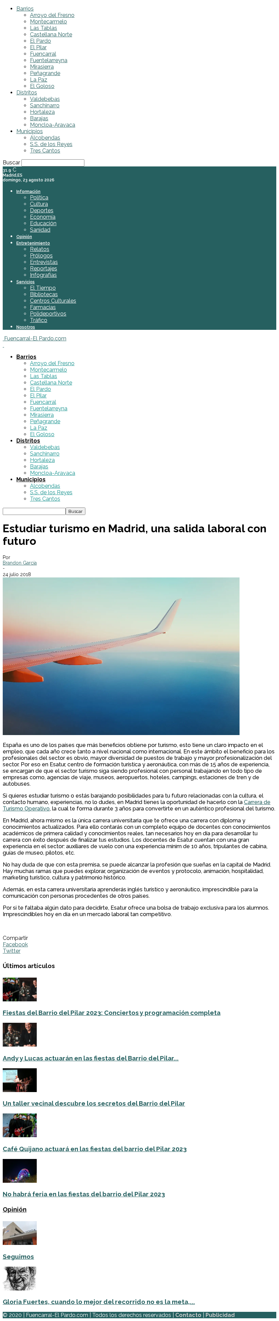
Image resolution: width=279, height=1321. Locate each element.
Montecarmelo (48, 21)
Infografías (43, 275)
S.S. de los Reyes (51, 144)
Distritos (26, 92)
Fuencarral (43, 54)
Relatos (39, 249)
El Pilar (38, 47)
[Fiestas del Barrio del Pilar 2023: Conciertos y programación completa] (20, 999)
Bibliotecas (44, 294)
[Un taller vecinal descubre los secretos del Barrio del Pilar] (20, 1090)
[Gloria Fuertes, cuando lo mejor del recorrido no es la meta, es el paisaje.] (20, 1288)
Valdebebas (45, 99)
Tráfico (38, 320)
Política (39, 197)
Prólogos (41, 255)
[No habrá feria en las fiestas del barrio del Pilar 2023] (20, 1181)
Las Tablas (43, 28)
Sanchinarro (45, 105)
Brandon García (20, 563)
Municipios (29, 131)
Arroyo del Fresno (52, 15)
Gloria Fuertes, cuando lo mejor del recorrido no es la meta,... (99, 1301)
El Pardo (40, 41)
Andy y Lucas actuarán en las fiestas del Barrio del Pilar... (91, 1058)
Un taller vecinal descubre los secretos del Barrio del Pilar (94, 1103)
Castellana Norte (51, 34)
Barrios (25, 8)
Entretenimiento (33, 243)
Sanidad (40, 230)
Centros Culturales (53, 301)
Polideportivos (48, 313)
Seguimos (18, 1256)
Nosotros (25, 327)
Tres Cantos (45, 150)
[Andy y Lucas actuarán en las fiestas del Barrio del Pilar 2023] (20, 1044)
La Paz (38, 79)
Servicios (25, 282)
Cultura (39, 204)
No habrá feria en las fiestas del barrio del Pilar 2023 (84, 1194)
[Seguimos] (20, 1243)
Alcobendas (45, 138)
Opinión (24, 236)
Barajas (39, 118)
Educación (43, 223)
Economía (42, 217)
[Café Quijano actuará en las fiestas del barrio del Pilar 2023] (20, 1135)
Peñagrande (45, 73)
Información (28, 191)
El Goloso (42, 86)
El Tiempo (43, 288)
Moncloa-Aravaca (52, 125)
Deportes (41, 210)
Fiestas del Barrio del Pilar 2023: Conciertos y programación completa (111, 1012)
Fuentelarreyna (48, 60)
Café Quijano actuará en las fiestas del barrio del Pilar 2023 (95, 1149)
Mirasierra (42, 67)
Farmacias (43, 307)
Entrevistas (44, 262)
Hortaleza (42, 112)
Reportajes (43, 268)
